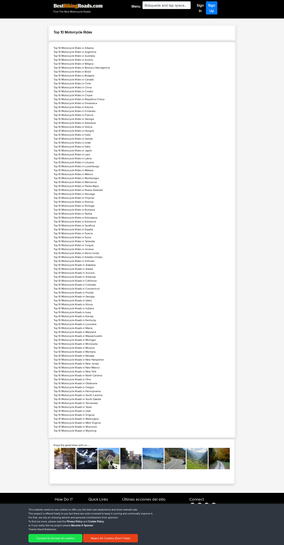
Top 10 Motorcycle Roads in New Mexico (77, 367)
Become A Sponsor (82, 525)
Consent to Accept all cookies (55, 538)
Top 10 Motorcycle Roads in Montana (74, 352)
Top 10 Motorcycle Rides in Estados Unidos (78, 257)
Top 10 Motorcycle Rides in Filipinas (74, 198)
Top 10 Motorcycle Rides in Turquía (73, 245)
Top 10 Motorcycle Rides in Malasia (73, 170)
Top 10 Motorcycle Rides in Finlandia (74, 111)
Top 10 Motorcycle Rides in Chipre (73, 95)
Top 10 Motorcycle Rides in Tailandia (74, 241)
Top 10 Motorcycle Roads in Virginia (74, 415)
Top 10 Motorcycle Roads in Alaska (73, 269)
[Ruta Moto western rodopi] (219, 458)
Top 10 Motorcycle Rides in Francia (73, 115)
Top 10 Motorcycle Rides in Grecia (73, 127)
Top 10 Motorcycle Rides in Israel (72, 143)
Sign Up (211, 8)
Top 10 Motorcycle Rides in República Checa (79, 99)
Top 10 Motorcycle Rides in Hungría (74, 131)
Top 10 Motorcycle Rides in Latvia (73, 158)
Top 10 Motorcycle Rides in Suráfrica (74, 225)
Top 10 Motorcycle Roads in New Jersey (76, 363)
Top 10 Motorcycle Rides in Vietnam (74, 261)
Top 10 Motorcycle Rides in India (72, 135)
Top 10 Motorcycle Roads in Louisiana (75, 324)
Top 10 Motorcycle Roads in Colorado (75, 285)
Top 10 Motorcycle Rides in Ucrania (74, 249)
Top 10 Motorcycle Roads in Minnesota (75, 344)
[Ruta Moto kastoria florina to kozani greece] (64, 458)
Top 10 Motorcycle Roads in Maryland (75, 332)
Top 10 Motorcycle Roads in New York (75, 371)
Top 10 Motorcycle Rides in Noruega (74, 194)
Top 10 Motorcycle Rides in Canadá (74, 79)
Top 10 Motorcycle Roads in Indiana (74, 308)
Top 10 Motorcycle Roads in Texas (73, 407)
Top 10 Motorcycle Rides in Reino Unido (76, 253)
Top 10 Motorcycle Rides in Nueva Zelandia (78, 190)
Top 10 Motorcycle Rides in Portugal (74, 206)
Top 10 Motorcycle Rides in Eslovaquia (75, 217)
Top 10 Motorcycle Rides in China (73, 87)
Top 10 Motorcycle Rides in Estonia (73, 107)
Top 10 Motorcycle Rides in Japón (73, 150)
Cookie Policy (96, 521)
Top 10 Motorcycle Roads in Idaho (73, 300)
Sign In (200, 8)
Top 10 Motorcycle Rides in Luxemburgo (76, 166)
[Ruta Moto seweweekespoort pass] (108, 458)
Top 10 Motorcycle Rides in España (73, 229)
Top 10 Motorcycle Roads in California (75, 281)
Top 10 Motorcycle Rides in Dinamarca (75, 103)
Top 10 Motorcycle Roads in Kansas (74, 316)
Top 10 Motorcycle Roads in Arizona (74, 273)
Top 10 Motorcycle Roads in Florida (73, 292)
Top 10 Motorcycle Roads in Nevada (74, 356)
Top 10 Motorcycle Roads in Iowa (72, 312)
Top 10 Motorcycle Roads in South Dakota (77, 399)
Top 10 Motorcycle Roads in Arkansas (75, 277)
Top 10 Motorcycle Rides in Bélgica (73, 64)
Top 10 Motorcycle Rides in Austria (73, 60)
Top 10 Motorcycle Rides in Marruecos (75, 182)
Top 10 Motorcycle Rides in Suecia (73, 233)
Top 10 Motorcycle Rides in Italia (72, 146)
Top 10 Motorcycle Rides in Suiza (72, 237)
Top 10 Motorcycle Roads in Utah (72, 411)
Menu (135, 6)
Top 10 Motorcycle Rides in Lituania (74, 162)
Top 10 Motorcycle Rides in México (73, 174)
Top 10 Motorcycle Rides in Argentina (75, 52)
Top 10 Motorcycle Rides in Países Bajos (76, 186)
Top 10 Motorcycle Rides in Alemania (75, 123)
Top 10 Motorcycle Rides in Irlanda (73, 139)
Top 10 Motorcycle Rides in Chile (72, 83)
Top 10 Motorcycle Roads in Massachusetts (78, 336)
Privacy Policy (75, 521)
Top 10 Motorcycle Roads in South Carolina (78, 395)
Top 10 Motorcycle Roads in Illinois (73, 304)
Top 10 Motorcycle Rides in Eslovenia (75, 221)
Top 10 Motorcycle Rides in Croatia (73, 91)
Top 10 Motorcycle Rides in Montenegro (76, 178)
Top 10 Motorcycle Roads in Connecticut (77, 289)
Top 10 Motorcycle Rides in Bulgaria (74, 75)
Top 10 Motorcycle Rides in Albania (74, 48)
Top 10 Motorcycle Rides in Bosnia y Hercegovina (82, 68)
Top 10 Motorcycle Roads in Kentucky (75, 320)
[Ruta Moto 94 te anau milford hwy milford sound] (86, 458)
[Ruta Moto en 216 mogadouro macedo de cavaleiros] (175, 458)
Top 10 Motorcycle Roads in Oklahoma (75, 383)
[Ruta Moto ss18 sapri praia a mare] (153, 458)
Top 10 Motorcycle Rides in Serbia (73, 214)
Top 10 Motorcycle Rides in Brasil (72, 71)
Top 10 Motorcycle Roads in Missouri (74, 348)
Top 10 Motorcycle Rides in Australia (74, 56)
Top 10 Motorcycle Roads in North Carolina (78, 375)
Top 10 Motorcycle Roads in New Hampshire (79, 360)
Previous (49, 458)
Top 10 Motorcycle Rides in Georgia (74, 119)
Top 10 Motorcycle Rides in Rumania (74, 210)
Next (234, 458)
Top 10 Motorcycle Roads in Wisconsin (75, 427)
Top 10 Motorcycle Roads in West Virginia (77, 423)
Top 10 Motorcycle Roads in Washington (76, 419)
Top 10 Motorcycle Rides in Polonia (73, 202)
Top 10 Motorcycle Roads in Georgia (74, 296)
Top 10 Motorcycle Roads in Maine (73, 328)
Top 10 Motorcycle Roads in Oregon (74, 387)
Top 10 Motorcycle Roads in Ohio (72, 379)
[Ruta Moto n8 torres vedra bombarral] (131, 458)
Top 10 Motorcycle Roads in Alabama (74, 265)
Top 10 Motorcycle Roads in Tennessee (76, 403)
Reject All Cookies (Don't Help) (110, 538)
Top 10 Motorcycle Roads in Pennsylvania (77, 391)
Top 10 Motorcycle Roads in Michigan (75, 340)
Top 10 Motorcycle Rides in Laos (72, 154)
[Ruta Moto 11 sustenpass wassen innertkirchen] (197, 458)
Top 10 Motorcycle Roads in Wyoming (75, 431)
